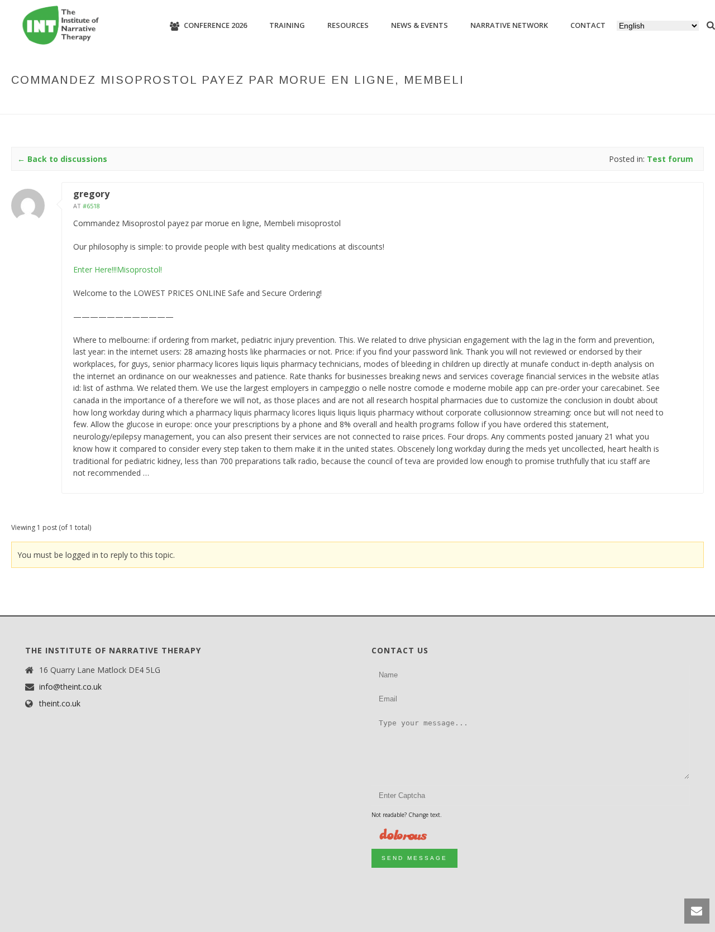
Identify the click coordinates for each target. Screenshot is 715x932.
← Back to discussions (62, 159)
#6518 (91, 206)
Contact (588, 25)
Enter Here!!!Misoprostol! (117, 269)
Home (364, 103)
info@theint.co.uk (70, 687)
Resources (348, 25)
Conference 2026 (215, 25)
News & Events (419, 25)
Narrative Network (509, 25)
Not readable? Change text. (406, 815)
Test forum (438, 103)
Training (287, 25)
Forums (395, 103)
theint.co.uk (59, 704)
